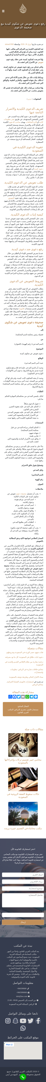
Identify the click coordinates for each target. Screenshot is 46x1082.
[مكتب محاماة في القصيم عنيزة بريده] (23, 813)
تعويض (40, 62)
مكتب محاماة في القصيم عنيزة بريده (23, 828)
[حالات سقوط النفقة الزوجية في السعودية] (23, 779)
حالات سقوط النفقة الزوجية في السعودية (23, 795)
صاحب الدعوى (14, 122)
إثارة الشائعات (31, 122)
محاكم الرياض (37, 685)
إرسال (23, 922)
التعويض (11, 198)
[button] (3, 11)
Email (41, 911)
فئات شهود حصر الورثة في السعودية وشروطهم (24, 652)
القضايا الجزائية (13, 682)
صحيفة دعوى (21, 494)
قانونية (21, 309)
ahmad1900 (9, 44)
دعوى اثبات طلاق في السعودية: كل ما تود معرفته (24, 657)
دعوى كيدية (38, 169)
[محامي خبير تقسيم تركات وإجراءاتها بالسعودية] (23, 745)
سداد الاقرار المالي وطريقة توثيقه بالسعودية (26, 677)
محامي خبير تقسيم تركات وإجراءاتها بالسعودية (23, 761)
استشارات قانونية (26, 682)
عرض (29, 99)
